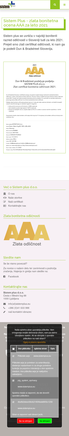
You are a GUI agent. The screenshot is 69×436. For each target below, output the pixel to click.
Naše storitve (15, 197)
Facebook (13, 276)
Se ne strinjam (25, 420)
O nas (11, 193)
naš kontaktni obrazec (19, 311)
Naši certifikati (15, 201)
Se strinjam (45, 420)
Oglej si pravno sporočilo (34, 342)
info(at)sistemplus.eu (19, 303)
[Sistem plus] (7, 4)
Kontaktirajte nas (17, 205)
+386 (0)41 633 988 (18, 307)
